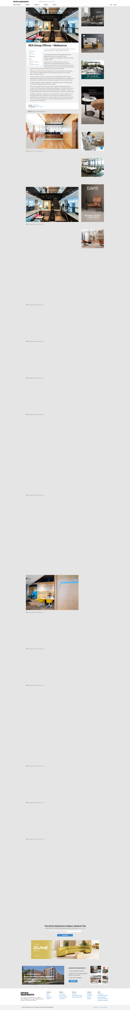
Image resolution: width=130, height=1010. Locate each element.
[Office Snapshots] (25, 1)
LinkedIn (89, 998)
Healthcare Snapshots (103, 1000)
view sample (82, 928)
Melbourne (31, 61)
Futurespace (32, 51)
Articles (54, 4)
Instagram (89, 993)
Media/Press (49, 997)
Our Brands (61, 998)
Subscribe (65, 935)
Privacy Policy (96, 1007)
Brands (45, 4)
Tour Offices (62, 993)
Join (111, 4)
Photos (27, 4)
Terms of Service (103, 1007)
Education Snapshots (103, 998)
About (47, 993)
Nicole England (39, 106)
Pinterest (89, 997)
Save (31, 38)
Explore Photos (62, 995)
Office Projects (16, 4)
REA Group (31, 54)
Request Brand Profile (77, 997)
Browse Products (63, 997)
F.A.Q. (47, 995)
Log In (114, 4)
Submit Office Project (77, 995)
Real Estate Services (34, 64)
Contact (48, 998)
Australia (37, 61)
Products (36, 4)
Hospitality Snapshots (103, 995)
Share (30, 40)
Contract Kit (100, 993)
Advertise (74, 993)
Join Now (73, 981)
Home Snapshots (102, 997)
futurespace (47, 49)
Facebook (89, 995)
